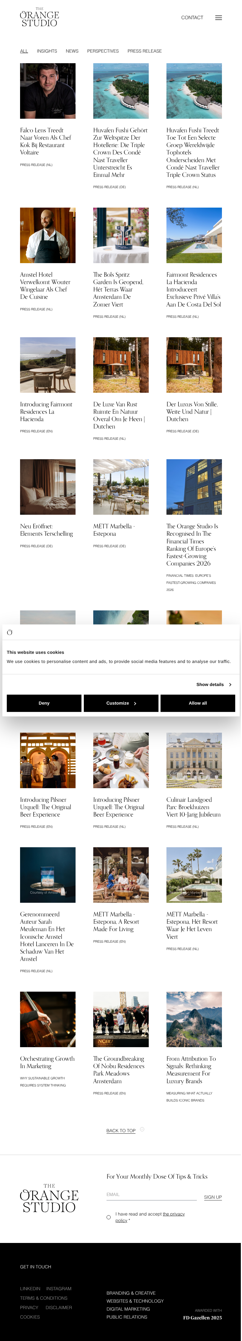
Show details (210, 684)
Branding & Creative (131, 1293)
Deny (44, 703)
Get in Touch (35, 1267)
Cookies (30, 1317)
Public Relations (127, 1317)
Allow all (198, 703)
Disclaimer (59, 1307)
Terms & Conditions (43, 1298)
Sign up (213, 1197)
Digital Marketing (128, 1309)
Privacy (29, 1307)
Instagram (58, 1288)
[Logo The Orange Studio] (39, 16)
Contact (192, 17)
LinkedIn (30, 1288)
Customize (117, 703)
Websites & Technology (135, 1301)
